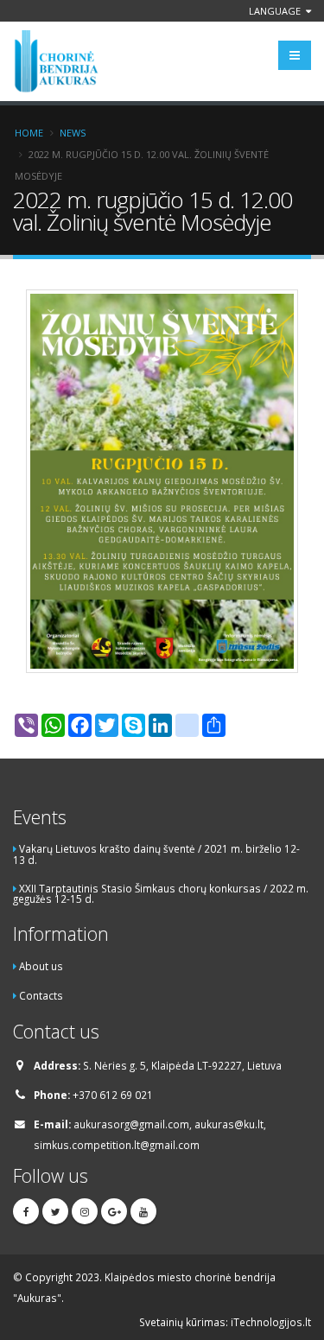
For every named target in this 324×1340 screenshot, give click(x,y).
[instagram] (85, 1211)
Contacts (41, 995)
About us (41, 966)
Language (276, 10)
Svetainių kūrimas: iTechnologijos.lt (225, 1322)
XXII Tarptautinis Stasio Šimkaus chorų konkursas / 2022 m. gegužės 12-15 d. (160, 893)
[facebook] (26, 1211)
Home (29, 132)
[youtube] (143, 1211)
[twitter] (55, 1211)
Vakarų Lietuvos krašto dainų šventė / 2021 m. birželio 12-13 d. (156, 854)
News (73, 132)
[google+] (114, 1211)
